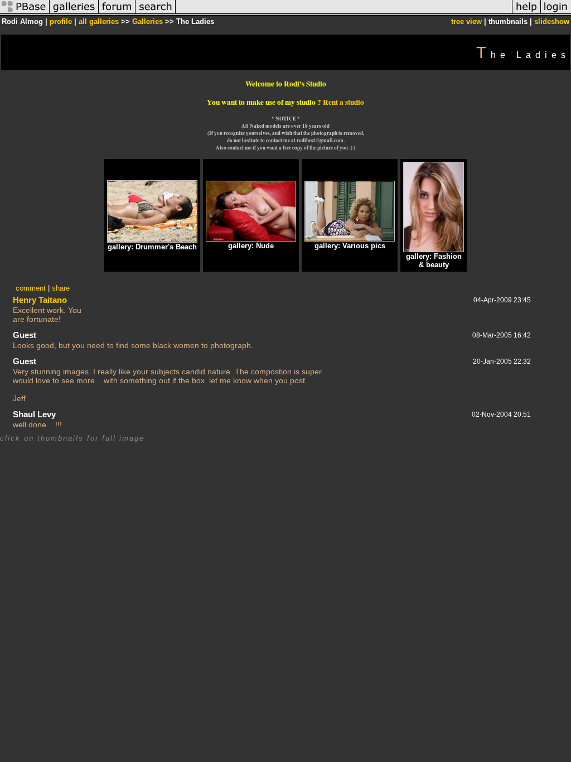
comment (31, 288)
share (61, 288)
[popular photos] (344, 13)
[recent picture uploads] (74, 13)
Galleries (147, 21)
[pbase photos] (25, 13)
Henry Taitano (40, 300)
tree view (466, 21)
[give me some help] (526, 13)
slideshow (551, 21)
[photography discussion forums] (117, 13)
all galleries (99, 21)
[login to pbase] (556, 13)
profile (61, 21)
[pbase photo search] (156, 13)
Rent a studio (343, 102)
